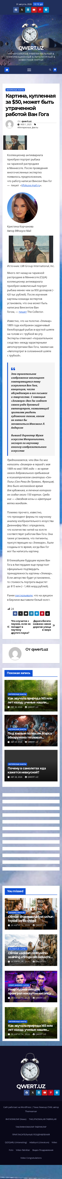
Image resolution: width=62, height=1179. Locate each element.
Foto (11, 1150)
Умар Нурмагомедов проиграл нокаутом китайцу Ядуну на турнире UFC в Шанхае (29, 995)
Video (54, 1142)
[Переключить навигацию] (29, 70)
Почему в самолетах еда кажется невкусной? (27, 770)
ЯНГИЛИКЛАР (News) (16, 1119)
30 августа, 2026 (21, 925)
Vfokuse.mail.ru (30, 185)
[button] (50, 69)
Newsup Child (45, 1107)
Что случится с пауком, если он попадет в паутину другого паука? (21, 627)
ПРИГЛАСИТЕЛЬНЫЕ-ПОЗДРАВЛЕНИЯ (31, 1134)
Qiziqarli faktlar (17, 912)
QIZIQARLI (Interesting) (16, 1142)
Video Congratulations (31, 1157)
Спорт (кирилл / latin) (19, 985)
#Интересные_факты (27, 127)
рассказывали (24, 595)
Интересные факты (15, 90)
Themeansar (31, 1111)
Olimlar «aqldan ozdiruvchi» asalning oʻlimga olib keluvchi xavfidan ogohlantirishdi (29, 957)
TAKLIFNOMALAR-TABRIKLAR (42, 1119)
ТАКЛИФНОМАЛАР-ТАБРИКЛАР (31, 1126)
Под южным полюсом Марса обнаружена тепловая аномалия (30, 737)
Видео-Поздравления (42, 1150)
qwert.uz (26, 121)
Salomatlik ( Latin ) (17, 949)
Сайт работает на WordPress (17, 1107)
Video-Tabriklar (23, 1150)
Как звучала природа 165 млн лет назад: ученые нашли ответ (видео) (30, 702)
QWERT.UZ (31, 48)
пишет (23, 312)
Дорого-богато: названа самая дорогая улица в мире (42, 625)
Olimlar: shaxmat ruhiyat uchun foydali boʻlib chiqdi (30, 919)
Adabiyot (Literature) (39, 1142)
